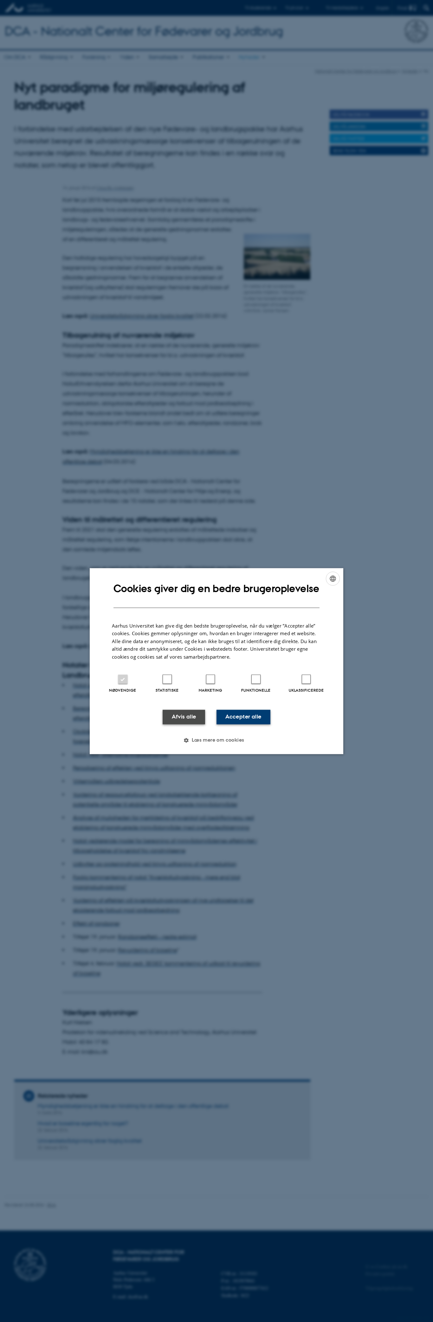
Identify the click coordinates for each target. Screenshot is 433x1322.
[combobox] (333, 578)
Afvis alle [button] (184, 716)
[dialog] (216, 661)
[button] (216, 740)
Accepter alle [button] (243, 716)
